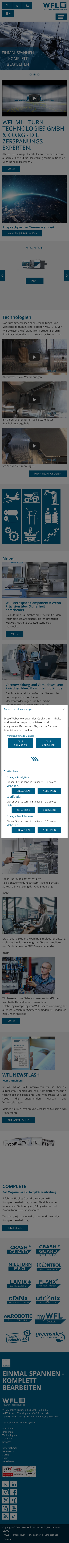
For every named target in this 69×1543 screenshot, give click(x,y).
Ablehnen (49, 791)
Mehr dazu (12, 786)
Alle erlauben (20, 743)
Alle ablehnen (48, 743)
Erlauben (23, 791)
